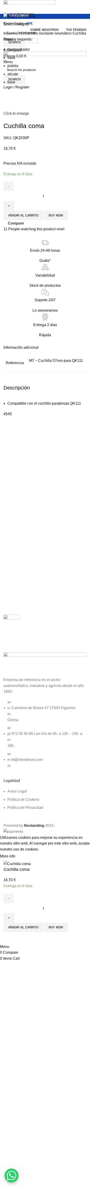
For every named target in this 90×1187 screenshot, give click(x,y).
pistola (12, 66)
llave (11, 82)
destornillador (18, 49)
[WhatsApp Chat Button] (11, 1175)
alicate (12, 74)
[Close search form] (6, 6)
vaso (11, 58)
